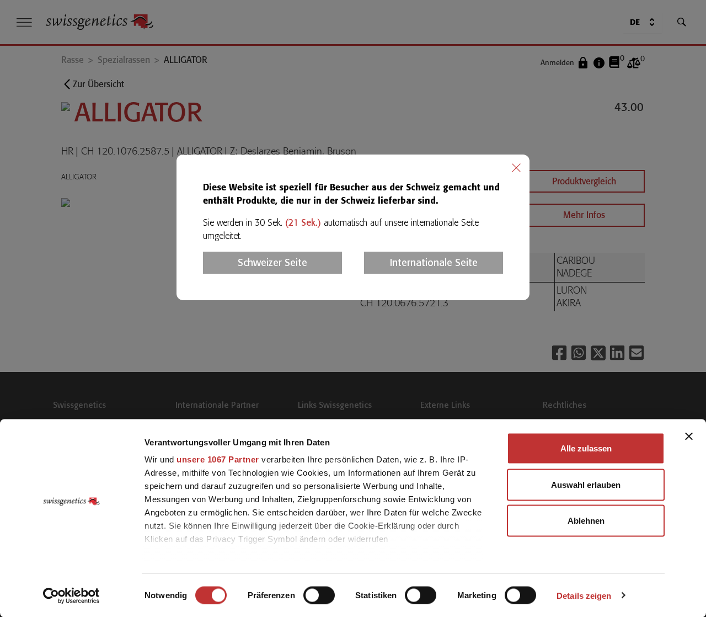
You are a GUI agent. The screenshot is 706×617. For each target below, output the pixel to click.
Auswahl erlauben (586, 484)
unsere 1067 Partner (217, 459)
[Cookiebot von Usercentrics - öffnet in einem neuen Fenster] (71, 595)
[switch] (319, 595)
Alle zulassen (586, 448)
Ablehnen (586, 520)
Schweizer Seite (272, 263)
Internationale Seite (434, 263)
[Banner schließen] (689, 436)
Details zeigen (584, 595)
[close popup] (516, 167)
